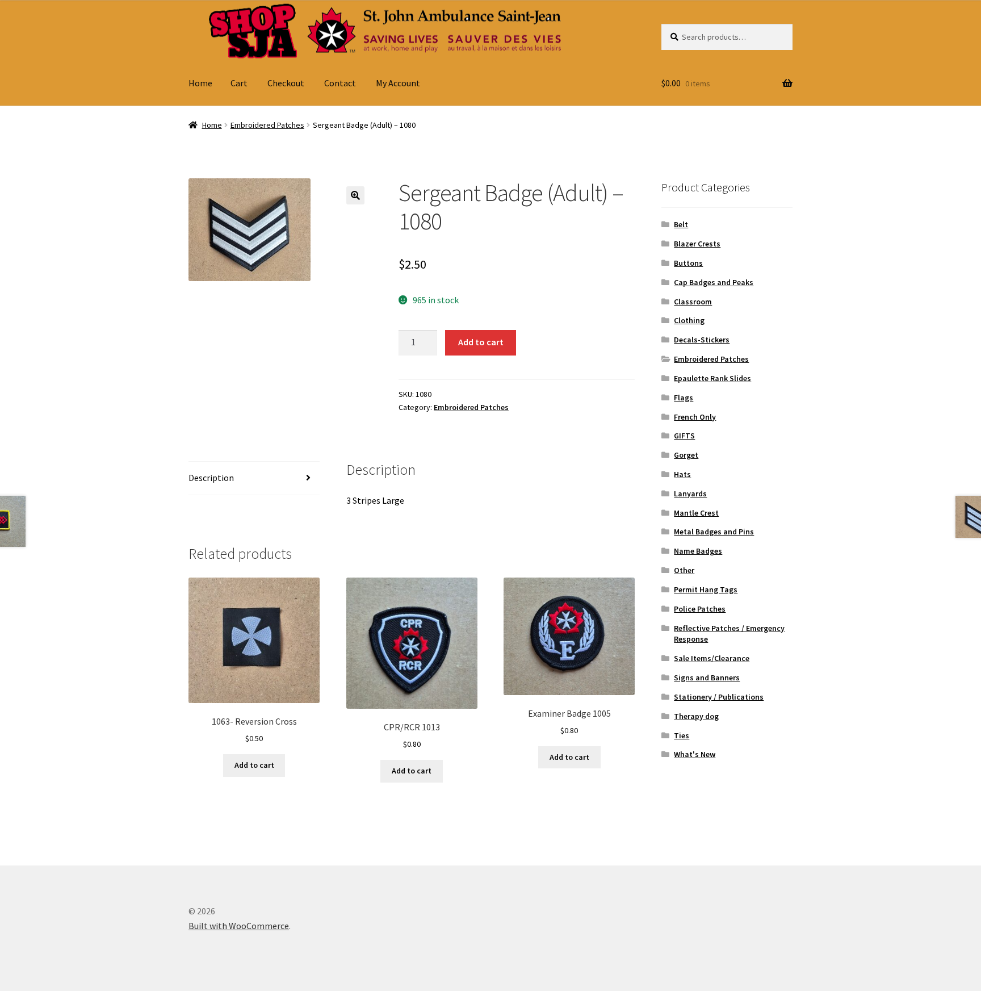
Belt (681, 224)
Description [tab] (211, 477)
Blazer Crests (697, 244)
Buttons (688, 263)
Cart (239, 83)
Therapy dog (696, 716)
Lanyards (690, 493)
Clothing (689, 320)
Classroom (693, 301)
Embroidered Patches (267, 125)
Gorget (686, 455)
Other (684, 570)
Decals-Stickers (702, 339)
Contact (340, 83)
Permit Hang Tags (705, 589)
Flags (683, 397)
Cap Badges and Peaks (713, 282)
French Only (695, 417)
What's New (694, 754)
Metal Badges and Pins (714, 531)
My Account (398, 83)
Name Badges (698, 551)
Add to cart (481, 342)
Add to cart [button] (254, 765)
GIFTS (684, 435)
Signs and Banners (707, 677)
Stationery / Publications (719, 697)
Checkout (285, 83)
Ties (681, 735)
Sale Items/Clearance (711, 658)
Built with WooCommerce (238, 925)
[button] (355, 195)
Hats (682, 474)
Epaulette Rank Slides (712, 378)
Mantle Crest (696, 513)
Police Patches (700, 609)
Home (200, 83)
